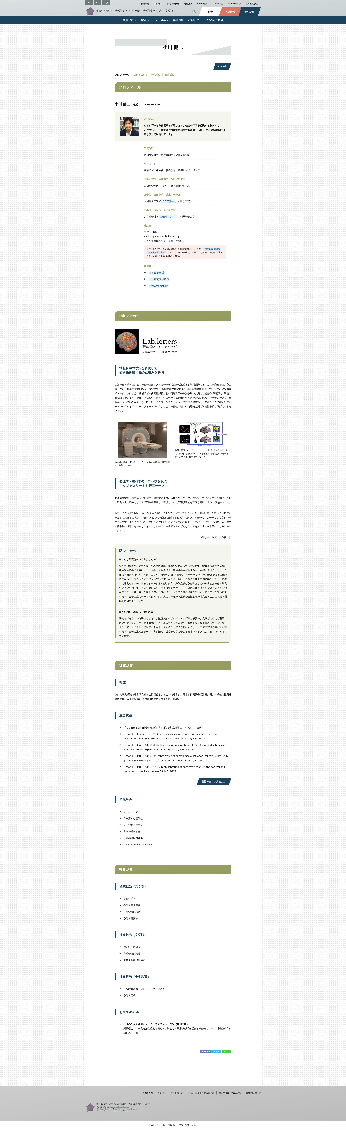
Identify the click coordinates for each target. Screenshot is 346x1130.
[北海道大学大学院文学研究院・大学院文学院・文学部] (129, 11)
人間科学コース (168, 216)
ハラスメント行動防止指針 (202, 1092)
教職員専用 (148, 1092)
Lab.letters (140, 74)
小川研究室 (155, 272)
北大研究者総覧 (157, 279)
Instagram (233, 3)
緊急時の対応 (252, 1092)
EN (89, 2)
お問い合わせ (173, 3)
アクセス (158, 3)
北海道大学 (251, 3)
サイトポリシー (178, 1092)
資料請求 (188, 3)
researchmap (157, 285)
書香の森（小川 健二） (214, 781)
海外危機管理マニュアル (230, 1092)
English (222, 66)
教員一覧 (145, 3)
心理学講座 (168, 201)
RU (97, 2)
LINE (226, 1051)
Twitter (200, 3)
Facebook (216, 3)
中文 (106, 2)
